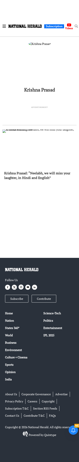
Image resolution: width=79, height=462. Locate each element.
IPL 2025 (48, 335)
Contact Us (12, 416)
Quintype (50, 435)
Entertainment (52, 328)
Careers (32, 401)
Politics (48, 320)
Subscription (54, 26)
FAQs (52, 416)
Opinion (10, 372)
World (9, 335)
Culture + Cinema (16, 357)
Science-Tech (52, 313)
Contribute (44, 299)
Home (9, 313)
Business (10, 343)
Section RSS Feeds (45, 408)
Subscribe (16, 299)
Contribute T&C (34, 416)
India (8, 379)
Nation (9, 320)
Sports (9, 365)
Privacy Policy (14, 401)
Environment (13, 350)
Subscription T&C (17, 408)
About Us (11, 394)
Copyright (48, 401)
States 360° (12, 328)
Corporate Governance (36, 394)
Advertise (61, 394)
